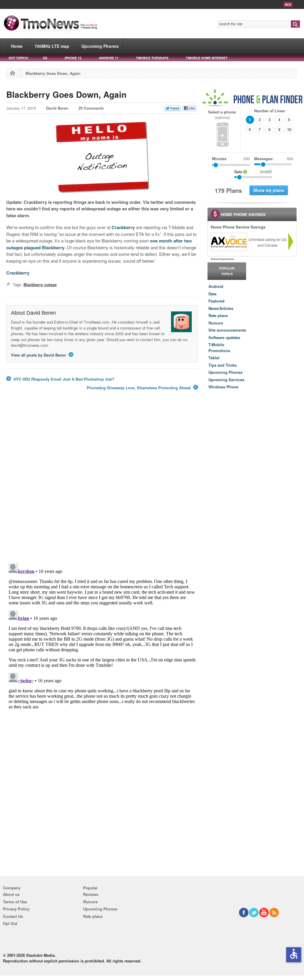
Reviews (90, 894)
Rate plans (218, 315)
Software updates (224, 337)
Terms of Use (15, 901)
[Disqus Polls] (102, 481)
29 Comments (91, 108)
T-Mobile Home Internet (206, 58)
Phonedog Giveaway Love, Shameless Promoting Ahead (142, 388)
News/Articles (220, 308)
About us (11, 894)
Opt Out (10, 923)
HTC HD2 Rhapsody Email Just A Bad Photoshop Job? (60, 379)
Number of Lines (269, 111)
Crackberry (123, 227)
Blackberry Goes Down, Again (66, 94)
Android (215, 286)
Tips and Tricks (222, 365)
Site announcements (227, 330)
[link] (228, 242)
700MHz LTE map (52, 46)
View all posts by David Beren (41, 355)
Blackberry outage (40, 284)
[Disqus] (102, 635)
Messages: (273, 158)
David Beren (57, 108)
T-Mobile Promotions (219, 347)
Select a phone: (222, 114)
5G (45, 58)
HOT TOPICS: (18, 58)
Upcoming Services (226, 379)
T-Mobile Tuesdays (152, 58)
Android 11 (108, 58)
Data (212, 294)
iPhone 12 (73, 58)
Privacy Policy (16, 909)
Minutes (219, 158)
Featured (216, 301)
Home (17, 46)
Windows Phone (223, 387)
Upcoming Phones (100, 46)
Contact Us (13, 916)
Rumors (215, 323)
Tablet (213, 357)
